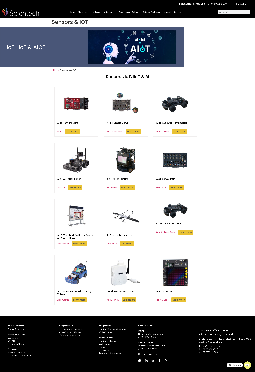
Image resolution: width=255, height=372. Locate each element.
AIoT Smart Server (118, 127)
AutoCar (69, 183)
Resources (178, 12)
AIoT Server (165, 183)
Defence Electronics (151, 12)
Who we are (83, 12)
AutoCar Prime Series (169, 227)
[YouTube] (152, 361)
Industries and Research (103, 12)
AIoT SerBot (117, 183)
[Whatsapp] (139, 361)
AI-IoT (67, 127)
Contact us (241, 4)
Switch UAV (119, 239)
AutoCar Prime (172, 127)
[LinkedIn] (146, 361)
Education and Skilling (128, 12)
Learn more (73, 131)
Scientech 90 (120, 295)
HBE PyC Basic (164, 295)
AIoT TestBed (75, 239)
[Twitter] (166, 361)
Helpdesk (167, 12)
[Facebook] (159, 361)
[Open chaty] (247, 365)
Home (72, 12)
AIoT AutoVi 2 (74, 295)
